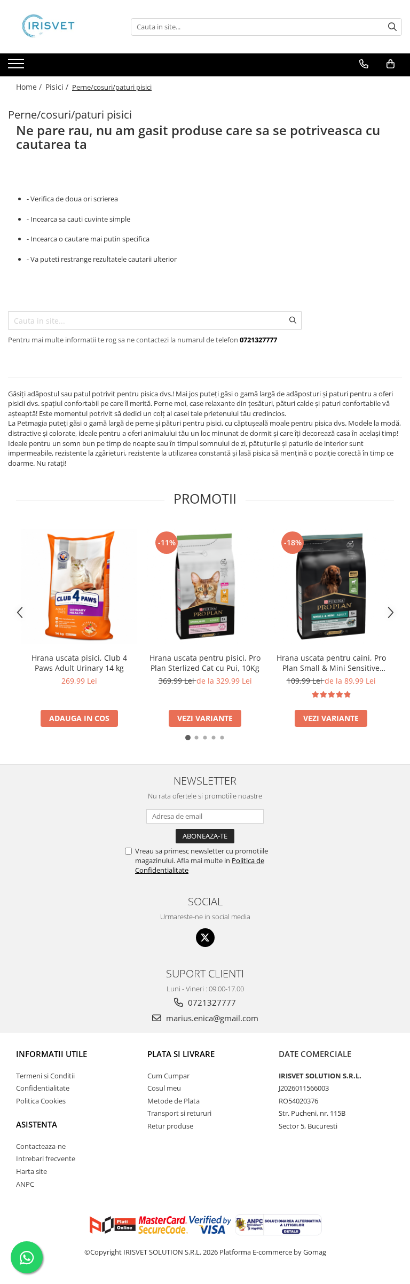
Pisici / (57, 87)
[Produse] (17, 67)
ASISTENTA (36, 1124)
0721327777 (211, 1002)
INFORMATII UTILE (51, 1053)
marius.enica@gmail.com (211, 1018)
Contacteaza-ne (41, 1146)
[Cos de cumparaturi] (390, 64)
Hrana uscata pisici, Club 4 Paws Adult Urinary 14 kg (79, 663)
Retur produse (170, 1126)
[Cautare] (392, 27)
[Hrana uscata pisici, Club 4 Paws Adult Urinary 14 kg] (79, 586)
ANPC (25, 1184)
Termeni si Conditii (45, 1076)
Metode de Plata (173, 1101)
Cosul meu (164, 1088)
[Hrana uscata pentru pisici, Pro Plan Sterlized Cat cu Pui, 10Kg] (205, 586)
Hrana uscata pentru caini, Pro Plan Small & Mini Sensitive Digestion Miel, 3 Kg (331, 663)
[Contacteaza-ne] (364, 64)
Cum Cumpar (168, 1076)
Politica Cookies (41, 1101)
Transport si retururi (179, 1113)
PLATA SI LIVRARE (181, 1053)
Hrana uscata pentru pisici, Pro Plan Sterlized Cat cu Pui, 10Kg (205, 663)
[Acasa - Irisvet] (61, 26)
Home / (30, 87)
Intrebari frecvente (45, 1158)
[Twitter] (205, 937)
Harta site (31, 1171)
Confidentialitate (42, 1088)
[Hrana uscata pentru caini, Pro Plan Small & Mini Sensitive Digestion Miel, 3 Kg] (331, 586)
